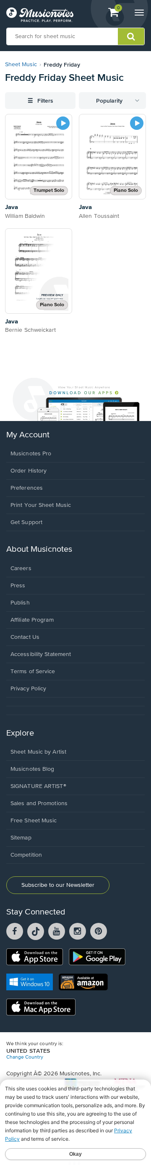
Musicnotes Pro (30, 454)
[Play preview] (63, 123)
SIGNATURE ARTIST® (38, 786)
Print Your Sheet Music (40, 505)
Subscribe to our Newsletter (57, 885)
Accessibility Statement (40, 654)
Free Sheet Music (33, 821)
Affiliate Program (32, 620)
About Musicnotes (39, 549)
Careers (20, 568)
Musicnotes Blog (32, 769)
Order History (28, 471)
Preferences (26, 488)
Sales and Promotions (39, 803)
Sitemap (20, 838)
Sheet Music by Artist (38, 752)
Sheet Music (21, 64)
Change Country (24, 1057)
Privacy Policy (28, 689)
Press (18, 586)
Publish (20, 603)
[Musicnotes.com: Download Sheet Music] (39, 15)
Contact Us (24, 637)
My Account (27, 435)
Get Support (26, 522)
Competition (26, 855)
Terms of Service (32, 671)
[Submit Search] (131, 36)
